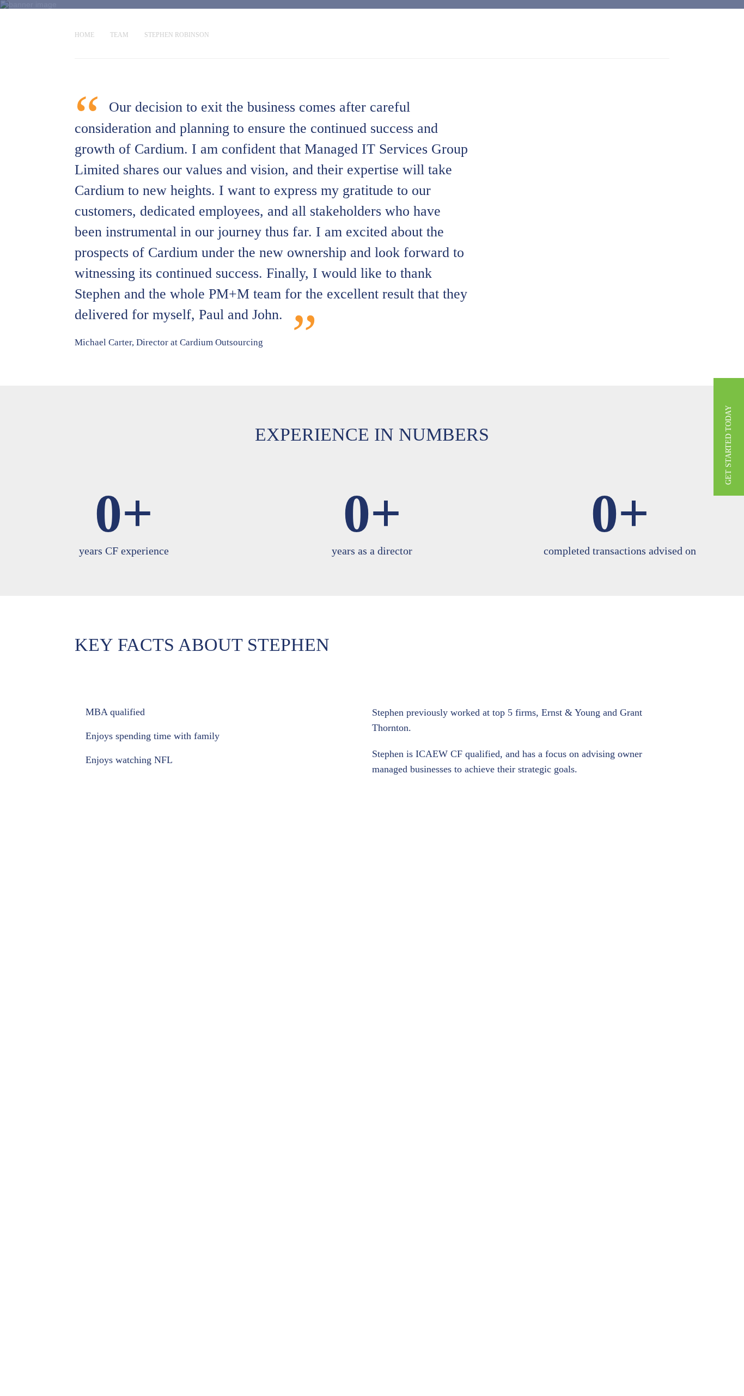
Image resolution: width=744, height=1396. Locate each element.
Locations (128, 27)
